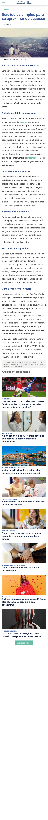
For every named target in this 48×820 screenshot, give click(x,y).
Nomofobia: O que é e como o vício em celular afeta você (23, 503)
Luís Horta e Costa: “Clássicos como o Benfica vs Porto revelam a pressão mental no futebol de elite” (23, 404)
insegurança (33, 158)
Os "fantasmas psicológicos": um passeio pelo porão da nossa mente (21, 635)
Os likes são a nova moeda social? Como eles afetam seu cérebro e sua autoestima (24, 602)
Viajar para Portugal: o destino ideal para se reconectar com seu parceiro (22, 471)
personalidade (8, 264)
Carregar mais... (24, 643)
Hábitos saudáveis (9, 531)
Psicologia (5, 9)
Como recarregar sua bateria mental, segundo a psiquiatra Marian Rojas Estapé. (22, 536)
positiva (23, 122)
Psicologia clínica (9, 499)
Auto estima (7, 433)
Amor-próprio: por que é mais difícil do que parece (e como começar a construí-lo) (23, 438)
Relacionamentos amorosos (13, 468)
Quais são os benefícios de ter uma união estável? (21, 569)
